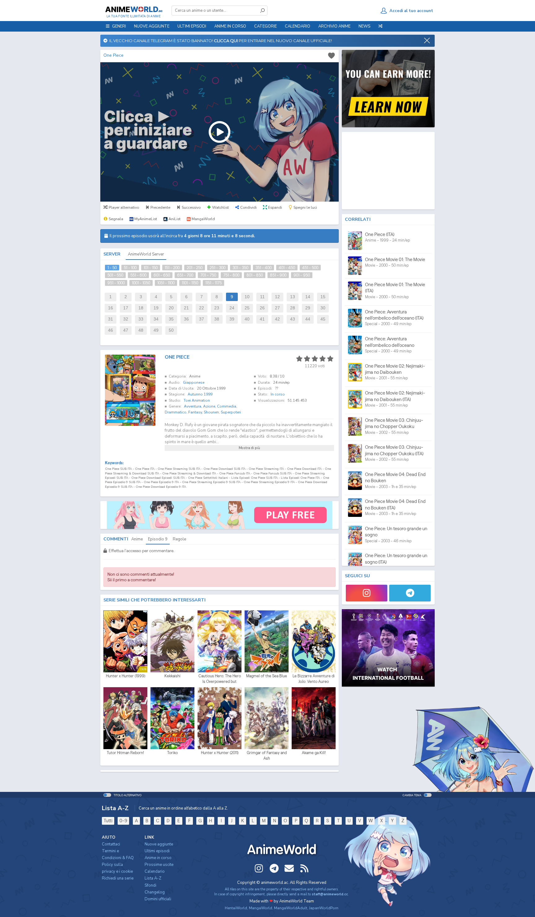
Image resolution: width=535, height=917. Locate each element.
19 (156, 308)
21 (186, 308)
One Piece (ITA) (379, 234)
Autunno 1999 (200, 394)
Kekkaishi (172, 676)
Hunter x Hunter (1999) (125, 676)
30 (322, 308)
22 (201, 308)
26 (262, 308)
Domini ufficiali (158, 899)
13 (292, 297)
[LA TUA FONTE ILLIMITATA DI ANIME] (133, 9)
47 (125, 330)
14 (307, 297)
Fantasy (195, 412)
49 (156, 330)
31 (110, 319)
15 (322, 297)
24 (231, 308)
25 (247, 308)
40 (247, 319)
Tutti (108, 820)
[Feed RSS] (304, 868)
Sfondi (150, 885)
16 (110, 308)
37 (201, 319)
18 (140, 308)
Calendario (297, 26)
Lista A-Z (153, 878)
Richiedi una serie (117, 878)
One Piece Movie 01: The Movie (395, 259)
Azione (209, 406)
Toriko (172, 752)
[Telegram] (410, 593)
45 (322, 319)
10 (247, 297)
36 (186, 319)
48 (140, 330)
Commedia (226, 406)
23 (216, 308)
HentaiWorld (236, 908)
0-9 (123, 820)
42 (277, 319)
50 (171, 330)
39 (231, 319)
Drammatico (175, 412)
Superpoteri (231, 412)
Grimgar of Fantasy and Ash (267, 755)
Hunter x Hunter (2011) (219, 752)
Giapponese (193, 382)
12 (277, 297)
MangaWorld (260, 908)
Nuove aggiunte (151, 26)
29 (307, 308)
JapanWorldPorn (323, 908)
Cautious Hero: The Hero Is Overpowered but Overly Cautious (219, 679)
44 (307, 319)
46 (110, 330)
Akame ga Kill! (314, 752)
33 (140, 319)
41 (262, 319)
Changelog (155, 892)
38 (216, 319)
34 (156, 319)
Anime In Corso (230, 26)
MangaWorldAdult (290, 908)
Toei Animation (197, 400)
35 (171, 319)
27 (277, 308)
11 (262, 297)
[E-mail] (289, 868)
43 (292, 319)
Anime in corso (158, 858)
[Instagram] (366, 593)
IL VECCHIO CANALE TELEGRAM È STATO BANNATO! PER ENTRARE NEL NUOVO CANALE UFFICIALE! (219, 40)
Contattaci (111, 844)
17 (125, 308)
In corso (278, 394)
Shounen (211, 412)
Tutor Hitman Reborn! (125, 752)
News (364, 26)
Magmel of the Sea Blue (266, 676)
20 (171, 308)
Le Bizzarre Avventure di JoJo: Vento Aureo (314, 679)
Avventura (192, 406)
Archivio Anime (334, 26)
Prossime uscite (159, 864)
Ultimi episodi (191, 26)
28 (292, 308)
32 (125, 319)
